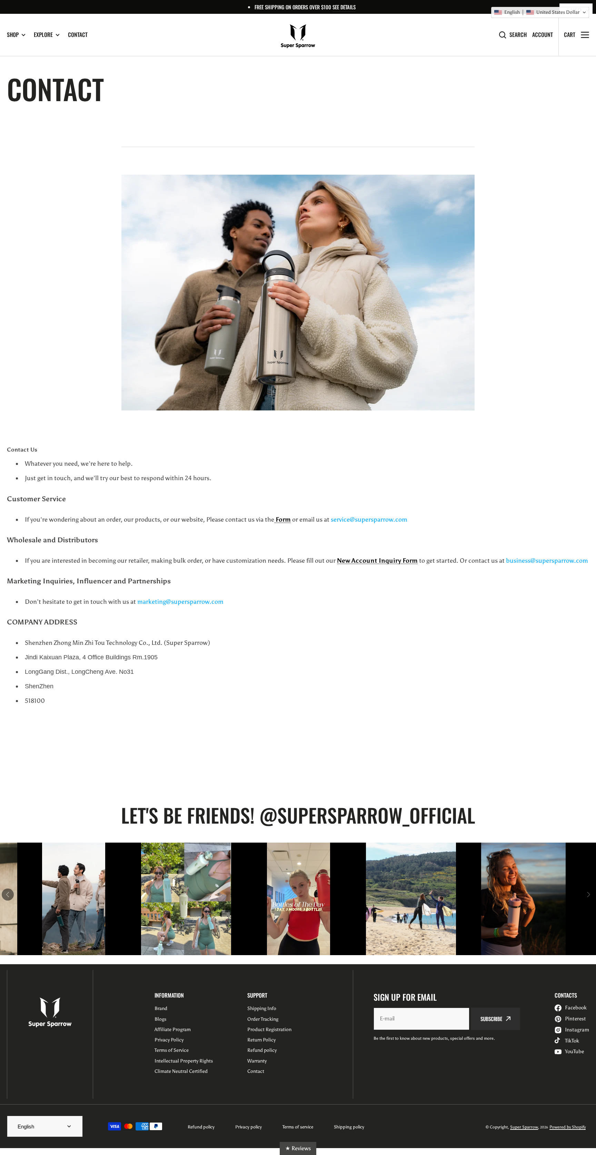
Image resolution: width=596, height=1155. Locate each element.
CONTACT (78, 34)
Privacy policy (248, 1127)
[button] (540, 12)
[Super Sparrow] (298, 35)
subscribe (491, 1018)
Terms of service (297, 1127)
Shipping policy (349, 1127)
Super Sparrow (524, 1127)
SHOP (13, 35)
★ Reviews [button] (298, 1148)
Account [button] (542, 35)
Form (282, 519)
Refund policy (201, 1127)
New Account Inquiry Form (377, 560)
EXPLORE (43, 35)
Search (518, 35)
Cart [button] (569, 34)
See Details (344, 7)
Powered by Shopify (567, 1127)
